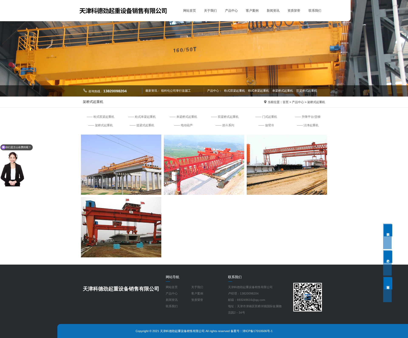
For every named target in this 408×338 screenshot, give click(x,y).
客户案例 (252, 10)
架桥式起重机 (316, 102)
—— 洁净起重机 (308, 125)
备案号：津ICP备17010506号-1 (252, 331)
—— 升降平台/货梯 (307, 116)
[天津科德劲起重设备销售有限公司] (123, 10)
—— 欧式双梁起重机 (100, 116)
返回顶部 (388, 283)
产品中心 (231, 10)
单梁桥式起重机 (283, 90)
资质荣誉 (294, 10)
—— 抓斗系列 (224, 125)
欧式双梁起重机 (234, 90)
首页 (286, 102)
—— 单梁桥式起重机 (183, 116)
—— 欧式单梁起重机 (142, 116)
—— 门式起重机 (266, 116)
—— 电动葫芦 (183, 125)
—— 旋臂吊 (266, 125)
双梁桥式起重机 (306, 90)
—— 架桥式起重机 (100, 125)
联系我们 (315, 10)
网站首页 (189, 10)
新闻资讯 (273, 10)
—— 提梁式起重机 (142, 125)
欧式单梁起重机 (259, 90)
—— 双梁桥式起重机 (225, 116)
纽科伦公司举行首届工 (176, 90)
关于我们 (210, 10)
